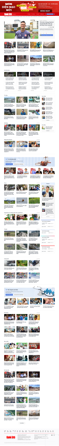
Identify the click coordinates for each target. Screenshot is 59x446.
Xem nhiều (44, 96)
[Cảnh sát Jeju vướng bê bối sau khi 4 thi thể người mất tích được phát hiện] (43, 204)
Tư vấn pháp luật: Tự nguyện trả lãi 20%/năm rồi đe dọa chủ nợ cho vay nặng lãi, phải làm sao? (35, 177)
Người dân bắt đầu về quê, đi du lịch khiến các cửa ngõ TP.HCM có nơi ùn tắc (48, 64)
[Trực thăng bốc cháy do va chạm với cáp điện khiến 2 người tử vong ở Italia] (34, 234)
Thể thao (24, 16)
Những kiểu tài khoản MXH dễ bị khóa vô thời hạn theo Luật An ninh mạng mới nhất (9, 364)
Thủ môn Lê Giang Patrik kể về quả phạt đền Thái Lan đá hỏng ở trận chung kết (46, 24)
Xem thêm (22, 423)
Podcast (47, 183)
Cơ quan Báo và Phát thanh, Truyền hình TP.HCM (24, 439)
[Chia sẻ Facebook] (50, 27)
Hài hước (29, 16)
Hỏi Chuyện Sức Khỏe (33, 305)
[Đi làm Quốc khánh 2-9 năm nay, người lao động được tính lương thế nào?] (34, 346)
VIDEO (14, 14)
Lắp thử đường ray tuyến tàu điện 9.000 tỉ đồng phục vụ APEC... (49, 112)
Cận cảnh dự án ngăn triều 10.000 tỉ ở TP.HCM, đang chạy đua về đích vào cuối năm (9, 105)
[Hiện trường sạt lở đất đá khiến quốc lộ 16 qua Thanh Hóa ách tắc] (22, 263)
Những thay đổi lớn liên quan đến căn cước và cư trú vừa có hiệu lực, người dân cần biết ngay (21, 223)
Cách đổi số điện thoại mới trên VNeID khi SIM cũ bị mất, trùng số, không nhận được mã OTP (9, 223)
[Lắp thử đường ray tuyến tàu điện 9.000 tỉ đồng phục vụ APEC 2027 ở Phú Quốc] (43, 112)
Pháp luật (20, 431)
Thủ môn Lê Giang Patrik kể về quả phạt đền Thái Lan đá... (49, 108)
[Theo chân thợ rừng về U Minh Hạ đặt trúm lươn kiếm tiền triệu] (34, 187)
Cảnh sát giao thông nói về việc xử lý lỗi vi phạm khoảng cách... (49, 99)
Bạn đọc (53, 431)
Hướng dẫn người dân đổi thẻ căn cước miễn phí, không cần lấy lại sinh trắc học (21, 351)
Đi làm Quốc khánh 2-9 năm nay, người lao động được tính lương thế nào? (34, 351)
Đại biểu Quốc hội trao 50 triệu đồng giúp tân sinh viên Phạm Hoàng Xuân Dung (9, 323)
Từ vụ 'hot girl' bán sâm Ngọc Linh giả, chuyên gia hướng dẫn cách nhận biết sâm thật (47, 199)
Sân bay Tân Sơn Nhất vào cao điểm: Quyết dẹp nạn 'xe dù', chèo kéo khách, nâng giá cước (34, 105)
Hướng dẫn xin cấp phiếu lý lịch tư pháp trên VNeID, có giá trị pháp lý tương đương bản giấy (34, 223)
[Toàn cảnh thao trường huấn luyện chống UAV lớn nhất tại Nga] (9, 234)
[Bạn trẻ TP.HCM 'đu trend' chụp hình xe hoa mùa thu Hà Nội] (22, 187)
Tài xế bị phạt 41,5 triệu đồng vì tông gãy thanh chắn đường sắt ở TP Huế (34, 269)
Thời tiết (17, 403)
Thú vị (13, 16)
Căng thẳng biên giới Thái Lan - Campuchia (48, 75)
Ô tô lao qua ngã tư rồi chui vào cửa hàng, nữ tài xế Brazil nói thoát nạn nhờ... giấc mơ (34, 281)
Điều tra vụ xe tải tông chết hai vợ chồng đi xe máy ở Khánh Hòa (48, 51)
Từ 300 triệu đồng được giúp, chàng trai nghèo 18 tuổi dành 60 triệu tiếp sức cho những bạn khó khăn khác (21, 336)
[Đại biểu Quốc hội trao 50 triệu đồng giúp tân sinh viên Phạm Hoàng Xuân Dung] (9, 317)
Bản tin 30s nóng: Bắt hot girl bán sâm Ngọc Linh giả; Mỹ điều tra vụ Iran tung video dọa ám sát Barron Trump (21, 134)
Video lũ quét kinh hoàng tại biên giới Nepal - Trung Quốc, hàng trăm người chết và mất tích (33, 253)
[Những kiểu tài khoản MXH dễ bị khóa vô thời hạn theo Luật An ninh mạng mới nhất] (9, 358)
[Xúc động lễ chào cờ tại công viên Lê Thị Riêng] (22, 317)
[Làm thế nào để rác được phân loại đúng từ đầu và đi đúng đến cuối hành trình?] (34, 317)
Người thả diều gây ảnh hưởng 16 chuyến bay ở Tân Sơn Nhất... (49, 117)
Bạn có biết (21, 16)
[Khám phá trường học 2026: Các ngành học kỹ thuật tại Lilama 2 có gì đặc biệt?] (34, 144)
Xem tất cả (6, 90)
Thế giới (15, 16)
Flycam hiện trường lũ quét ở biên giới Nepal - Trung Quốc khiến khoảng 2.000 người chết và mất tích (21, 240)
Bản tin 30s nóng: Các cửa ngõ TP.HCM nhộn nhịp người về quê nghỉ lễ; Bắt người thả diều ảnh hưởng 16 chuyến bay (9, 51)
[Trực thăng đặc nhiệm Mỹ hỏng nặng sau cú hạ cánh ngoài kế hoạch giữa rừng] (9, 247)
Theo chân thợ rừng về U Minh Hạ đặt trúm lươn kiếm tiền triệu (34, 193)
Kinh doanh (23, 431)
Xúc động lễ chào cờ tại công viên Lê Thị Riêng (21, 322)
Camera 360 (39, 16)
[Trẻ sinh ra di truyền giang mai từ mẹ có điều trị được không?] (49, 301)
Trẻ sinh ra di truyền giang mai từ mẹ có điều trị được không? (48, 307)
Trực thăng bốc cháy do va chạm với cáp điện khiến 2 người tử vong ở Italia (33, 239)
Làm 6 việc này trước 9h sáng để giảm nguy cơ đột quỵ (33, 363)
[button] (52, 70)
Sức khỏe (42, 16)
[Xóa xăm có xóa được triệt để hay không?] (36, 301)
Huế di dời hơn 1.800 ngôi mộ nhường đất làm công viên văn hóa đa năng (35, 64)
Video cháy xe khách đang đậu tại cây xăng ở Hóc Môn (9, 269)
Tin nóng (8, 16)
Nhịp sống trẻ (33, 431)
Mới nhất (5, 16)
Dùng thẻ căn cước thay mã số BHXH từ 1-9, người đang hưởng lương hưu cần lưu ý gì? (9, 351)
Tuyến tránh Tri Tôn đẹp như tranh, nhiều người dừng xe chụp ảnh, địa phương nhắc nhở (8, 207)
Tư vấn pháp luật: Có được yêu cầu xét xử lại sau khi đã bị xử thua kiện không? (22, 177)
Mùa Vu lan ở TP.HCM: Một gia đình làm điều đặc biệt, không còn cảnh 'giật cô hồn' (34, 335)
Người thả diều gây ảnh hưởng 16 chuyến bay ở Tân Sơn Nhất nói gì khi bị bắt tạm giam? (21, 117)
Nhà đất (45, 431)
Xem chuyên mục (9, 164)
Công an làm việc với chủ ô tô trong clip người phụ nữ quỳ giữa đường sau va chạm (9, 281)
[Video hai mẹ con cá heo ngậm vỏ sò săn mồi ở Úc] (22, 201)
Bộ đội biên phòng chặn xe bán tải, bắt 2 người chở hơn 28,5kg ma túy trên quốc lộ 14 (9, 64)
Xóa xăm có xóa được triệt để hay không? (35, 307)
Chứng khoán (33, 74)
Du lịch (30, 431)
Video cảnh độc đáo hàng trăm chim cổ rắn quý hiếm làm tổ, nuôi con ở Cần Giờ (34, 206)
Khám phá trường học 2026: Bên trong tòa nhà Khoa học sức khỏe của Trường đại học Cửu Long (21, 150)
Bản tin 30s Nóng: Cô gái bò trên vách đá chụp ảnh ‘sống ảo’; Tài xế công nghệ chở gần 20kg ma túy (33, 134)
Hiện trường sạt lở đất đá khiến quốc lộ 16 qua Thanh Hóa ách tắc (21, 269)
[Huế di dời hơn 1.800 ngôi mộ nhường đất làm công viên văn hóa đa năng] (36, 58)
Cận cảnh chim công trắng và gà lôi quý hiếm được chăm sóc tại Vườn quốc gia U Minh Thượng (9, 194)
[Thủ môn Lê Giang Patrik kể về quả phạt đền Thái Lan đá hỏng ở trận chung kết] (21, 29)
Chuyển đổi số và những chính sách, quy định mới (13, 212)
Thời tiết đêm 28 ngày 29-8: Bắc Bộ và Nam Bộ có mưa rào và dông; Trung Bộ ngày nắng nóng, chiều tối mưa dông (21, 406)
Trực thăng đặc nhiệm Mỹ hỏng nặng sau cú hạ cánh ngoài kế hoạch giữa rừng (8, 252)
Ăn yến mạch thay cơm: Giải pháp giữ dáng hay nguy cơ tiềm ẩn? (22, 307)
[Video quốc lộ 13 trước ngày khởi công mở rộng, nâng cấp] (23, 45)
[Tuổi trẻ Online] (10, 437)
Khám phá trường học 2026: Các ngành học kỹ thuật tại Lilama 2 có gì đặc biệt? (33, 150)
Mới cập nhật (6, 370)
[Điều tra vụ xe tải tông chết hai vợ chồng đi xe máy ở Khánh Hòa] (49, 45)
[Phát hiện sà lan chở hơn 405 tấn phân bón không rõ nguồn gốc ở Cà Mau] (34, 112)
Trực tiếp (10, 16)
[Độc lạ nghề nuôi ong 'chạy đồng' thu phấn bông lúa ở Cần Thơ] (36, 45)
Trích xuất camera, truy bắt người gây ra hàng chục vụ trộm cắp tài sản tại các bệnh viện (22, 64)
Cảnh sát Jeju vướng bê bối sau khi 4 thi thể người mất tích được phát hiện (50, 205)
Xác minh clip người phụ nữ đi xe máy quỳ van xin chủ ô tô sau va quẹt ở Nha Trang (21, 281)
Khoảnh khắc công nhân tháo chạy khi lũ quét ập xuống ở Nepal (21, 252)
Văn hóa (36, 431)
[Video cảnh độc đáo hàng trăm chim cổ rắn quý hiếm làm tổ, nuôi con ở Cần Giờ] (34, 201)
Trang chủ (5, 431)
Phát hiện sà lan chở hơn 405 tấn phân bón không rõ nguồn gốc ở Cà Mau (33, 117)
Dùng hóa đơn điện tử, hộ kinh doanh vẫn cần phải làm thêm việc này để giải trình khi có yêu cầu (9, 177)
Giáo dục (43, 431)
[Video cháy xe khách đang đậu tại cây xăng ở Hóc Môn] (9, 263)
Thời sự (15, 431)
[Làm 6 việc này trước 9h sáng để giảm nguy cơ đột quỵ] (34, 358)
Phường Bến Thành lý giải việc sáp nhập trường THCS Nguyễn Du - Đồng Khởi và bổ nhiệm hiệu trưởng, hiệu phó (50, 212)
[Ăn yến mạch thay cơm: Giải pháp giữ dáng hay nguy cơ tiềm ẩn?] (23, 301)
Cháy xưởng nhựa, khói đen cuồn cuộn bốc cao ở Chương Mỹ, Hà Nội (9, 117)
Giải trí (26, 16)
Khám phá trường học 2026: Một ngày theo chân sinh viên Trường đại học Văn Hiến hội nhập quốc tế (9, 150)
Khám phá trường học (8, 139)
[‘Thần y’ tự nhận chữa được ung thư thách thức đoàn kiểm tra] (43, 103)
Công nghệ (45, 16)
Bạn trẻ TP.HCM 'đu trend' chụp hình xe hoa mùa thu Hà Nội (21, 193)
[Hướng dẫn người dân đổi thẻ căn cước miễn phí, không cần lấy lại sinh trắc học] (22, 346)
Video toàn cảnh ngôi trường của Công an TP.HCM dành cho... (49, 127)
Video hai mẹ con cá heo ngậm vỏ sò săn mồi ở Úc (21, 206)
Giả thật (50, 431)
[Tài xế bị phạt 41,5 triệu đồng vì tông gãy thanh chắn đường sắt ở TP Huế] (34, 263)
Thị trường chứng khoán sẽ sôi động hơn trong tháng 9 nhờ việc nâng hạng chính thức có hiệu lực (21, 364)
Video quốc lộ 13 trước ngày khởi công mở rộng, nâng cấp (22, 51)
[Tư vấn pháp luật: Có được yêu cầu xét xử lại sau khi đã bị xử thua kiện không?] (23, 170)
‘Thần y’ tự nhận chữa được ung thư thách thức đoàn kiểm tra (49, 103)
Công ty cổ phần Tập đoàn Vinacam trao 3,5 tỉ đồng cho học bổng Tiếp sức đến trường (9, 335)
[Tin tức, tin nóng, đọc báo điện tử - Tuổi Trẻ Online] (8, 14)
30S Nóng (31, 16)
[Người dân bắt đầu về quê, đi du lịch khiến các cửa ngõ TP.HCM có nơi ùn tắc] (49, 58)
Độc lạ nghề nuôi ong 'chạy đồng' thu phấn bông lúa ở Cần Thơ (35, 51)
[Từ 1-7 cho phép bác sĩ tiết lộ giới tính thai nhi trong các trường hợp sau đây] (10, 301)
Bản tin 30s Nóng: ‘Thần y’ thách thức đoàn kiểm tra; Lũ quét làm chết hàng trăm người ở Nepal (9, 134)
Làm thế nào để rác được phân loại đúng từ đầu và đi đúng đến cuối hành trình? (34, 323)
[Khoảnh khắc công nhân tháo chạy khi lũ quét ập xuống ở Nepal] (22, 247)
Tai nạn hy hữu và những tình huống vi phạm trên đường (9, 75)
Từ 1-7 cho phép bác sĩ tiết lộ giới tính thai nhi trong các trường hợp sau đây (9, 307)
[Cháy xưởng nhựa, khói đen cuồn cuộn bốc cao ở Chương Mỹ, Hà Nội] (9, 112)
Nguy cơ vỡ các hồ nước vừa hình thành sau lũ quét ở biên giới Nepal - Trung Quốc (21, 105)
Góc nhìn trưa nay (35, 16)
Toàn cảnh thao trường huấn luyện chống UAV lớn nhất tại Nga (9, 239)
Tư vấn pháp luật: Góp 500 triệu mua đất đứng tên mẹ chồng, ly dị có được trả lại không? (48, 177)
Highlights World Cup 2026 (22, 74)
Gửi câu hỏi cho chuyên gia (18, 164)
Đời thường (17, 16)
